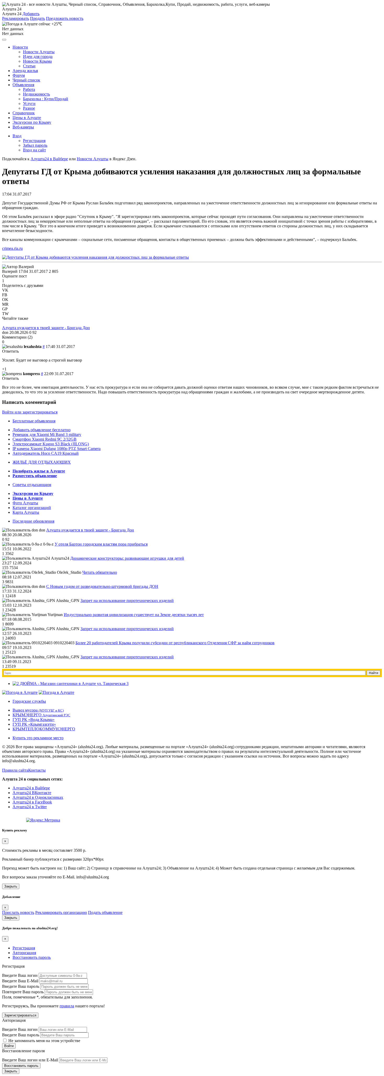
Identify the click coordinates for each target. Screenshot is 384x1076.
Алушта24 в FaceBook (32, 802)
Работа (29, 89)
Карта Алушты (26, 512)
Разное (29, 108)
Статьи (29, 66)
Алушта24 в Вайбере (31, 788)
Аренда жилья (25, 70)
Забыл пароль (35, 145)
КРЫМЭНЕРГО (41, 715)
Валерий (10, 271)
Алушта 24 (11, 13)
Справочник (24, 113)
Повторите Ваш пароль (23, 992)
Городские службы (29, 701)
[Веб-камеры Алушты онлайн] (56, 692)
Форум (19, 75)
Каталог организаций (32, 507)
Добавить (30, 13)
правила (67, 1006)
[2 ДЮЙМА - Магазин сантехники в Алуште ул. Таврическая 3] (71, 683)
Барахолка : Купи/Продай (45, 99)
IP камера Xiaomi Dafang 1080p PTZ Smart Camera (57, 448)
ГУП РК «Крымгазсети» (34, 724)
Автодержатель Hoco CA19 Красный (46, 453)
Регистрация (34, 140)
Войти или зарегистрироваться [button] (29, 412)
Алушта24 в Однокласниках (38, 797)
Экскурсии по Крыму (32, 122)
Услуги (29, 103)
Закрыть (10, 886)
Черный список (26, 80)
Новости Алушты (39, 52)
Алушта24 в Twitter (30, 807)
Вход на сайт (34, 150)
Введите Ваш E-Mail (20, 981)
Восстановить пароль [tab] (32, 957)
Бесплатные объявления (34, 421)
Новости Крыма (37, 61)
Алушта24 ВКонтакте (32, 792)
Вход (17, 136)
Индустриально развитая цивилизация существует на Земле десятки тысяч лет (134, 614)
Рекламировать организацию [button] (61, 912)
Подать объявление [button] (105, 912)
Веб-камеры (23, 127)
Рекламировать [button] (15, 18)
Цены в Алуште (27, 117)
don (5, 332)
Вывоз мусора (38, 710)
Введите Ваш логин (20, 975)
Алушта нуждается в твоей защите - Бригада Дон (46, 328)
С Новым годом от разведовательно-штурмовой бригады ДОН (102, 586)
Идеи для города (38, 56)
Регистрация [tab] (24, 948)
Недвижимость (36, 94)
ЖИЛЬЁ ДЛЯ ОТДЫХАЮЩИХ (42, 462)
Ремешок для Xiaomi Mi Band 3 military (47, 434)
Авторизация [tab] (24, 952)
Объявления (23, 84)
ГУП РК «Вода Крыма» (34, 719)
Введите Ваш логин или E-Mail (30, 1060)
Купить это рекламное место (38, 738)
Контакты (37, 770)
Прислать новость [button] (18, 912)
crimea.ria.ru (12, 248)
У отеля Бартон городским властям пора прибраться (101, 544)
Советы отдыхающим (32, 484)
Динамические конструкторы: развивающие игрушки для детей (127, 558)
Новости (20, 47)
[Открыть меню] (4, 39)
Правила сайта (15, 770)
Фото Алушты (25, 503)
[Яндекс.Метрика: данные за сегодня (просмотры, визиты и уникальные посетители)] (43, 820)
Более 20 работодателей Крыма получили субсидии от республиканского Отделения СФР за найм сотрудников (175, 643)
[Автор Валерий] (18, 266)
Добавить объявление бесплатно (42, 430)
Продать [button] (37, 18)
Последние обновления (33, 521)
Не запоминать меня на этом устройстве (43, 1040)
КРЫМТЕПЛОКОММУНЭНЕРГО (44, 729)
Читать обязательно (99, 572)
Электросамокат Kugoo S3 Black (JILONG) (51, 444)
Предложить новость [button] (64, 18)
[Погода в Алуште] (20, 692)
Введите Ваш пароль (20, 986)
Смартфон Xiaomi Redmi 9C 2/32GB (45, 439)
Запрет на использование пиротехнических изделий (127, 600)
